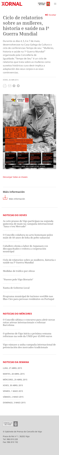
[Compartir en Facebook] (14, 86)
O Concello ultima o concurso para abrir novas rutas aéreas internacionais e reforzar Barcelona (29, 322)
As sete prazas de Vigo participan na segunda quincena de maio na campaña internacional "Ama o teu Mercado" (28, 224)
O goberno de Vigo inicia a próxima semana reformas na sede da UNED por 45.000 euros (27, 335)
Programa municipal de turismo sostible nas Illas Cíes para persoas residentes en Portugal (28, 297)
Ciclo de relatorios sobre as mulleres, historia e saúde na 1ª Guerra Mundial (29, 261)
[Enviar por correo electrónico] (9, 86)
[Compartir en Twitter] (18, 86)
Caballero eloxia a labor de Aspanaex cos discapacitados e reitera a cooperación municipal (25, 248)
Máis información (17, 199)
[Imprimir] (5, 86)
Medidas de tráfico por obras (19, 270)
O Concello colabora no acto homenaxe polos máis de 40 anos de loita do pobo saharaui (28, 236)
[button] (55, 4)
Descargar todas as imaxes (15, 177)
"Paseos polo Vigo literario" (18, 279)
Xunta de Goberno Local (16, 287)
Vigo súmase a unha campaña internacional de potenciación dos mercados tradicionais (29, 346)
